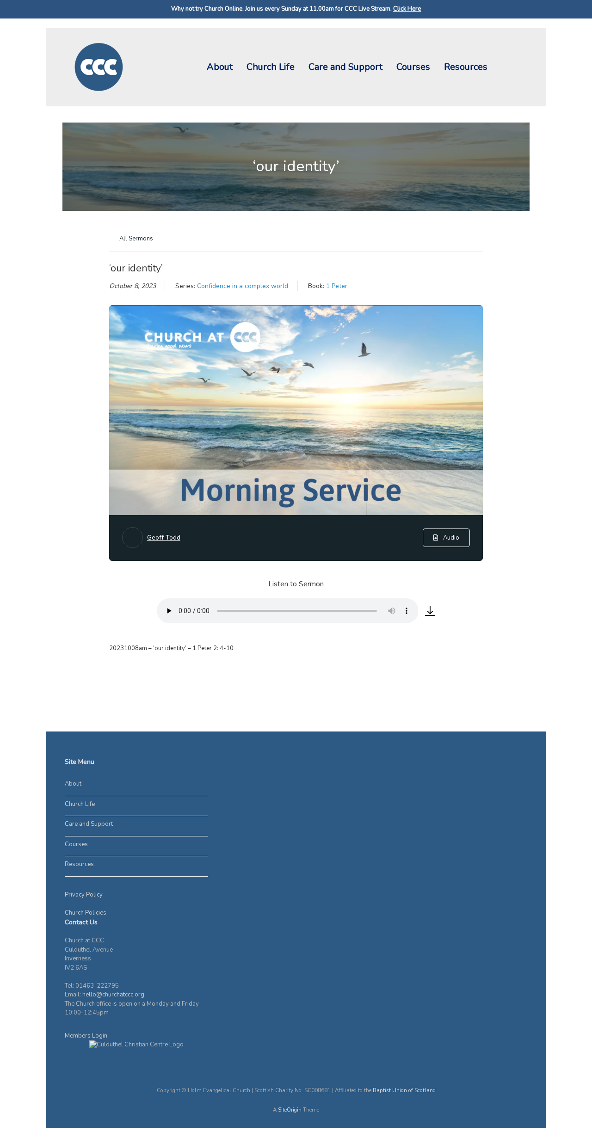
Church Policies (85, 913)
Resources (465, 67)
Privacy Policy (84, 895)
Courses (413, 67)
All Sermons (135, 238)
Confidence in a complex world (242, 286)
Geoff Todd (163, 537)
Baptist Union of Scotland (404, 1090)
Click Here (407, 9)
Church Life (271, 67)
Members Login (86, 1036)
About (220, 67)
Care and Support (345, 67)
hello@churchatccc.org (113, 994)
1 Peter (336, 286)
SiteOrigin (290, 1109)
